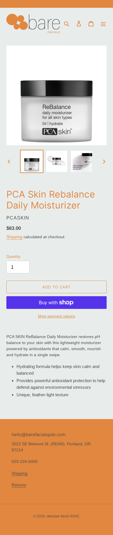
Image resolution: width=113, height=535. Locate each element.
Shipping (14, 236)
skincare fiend (58, 516)
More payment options (56, 316)
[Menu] (103, 23)
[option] (31, 161)
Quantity (13, 256)
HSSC (75, 516)
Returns (19, 485)
